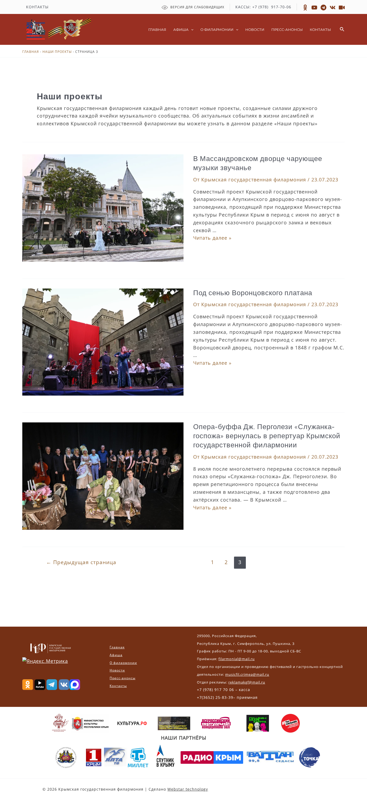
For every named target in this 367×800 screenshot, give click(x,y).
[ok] (305, 7)
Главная (30, 51)
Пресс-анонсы (122, 678)
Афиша (116, 655)
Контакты (118, 686)
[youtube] (342, 7)
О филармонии (123, 662)
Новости (117, 670)
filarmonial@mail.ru (236, 658)
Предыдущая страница (81, 562)
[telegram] (323, 7)
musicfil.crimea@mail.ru (247, 674)
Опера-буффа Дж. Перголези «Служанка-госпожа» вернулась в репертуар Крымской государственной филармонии (266, 436)
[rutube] (314, 7)
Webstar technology (187, 789)
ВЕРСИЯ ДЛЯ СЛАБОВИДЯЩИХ (196, 7)
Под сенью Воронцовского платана (252, 293)
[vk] (333, 7)
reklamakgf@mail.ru (246, 682)
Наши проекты (57, 51)
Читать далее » (212, 238)
